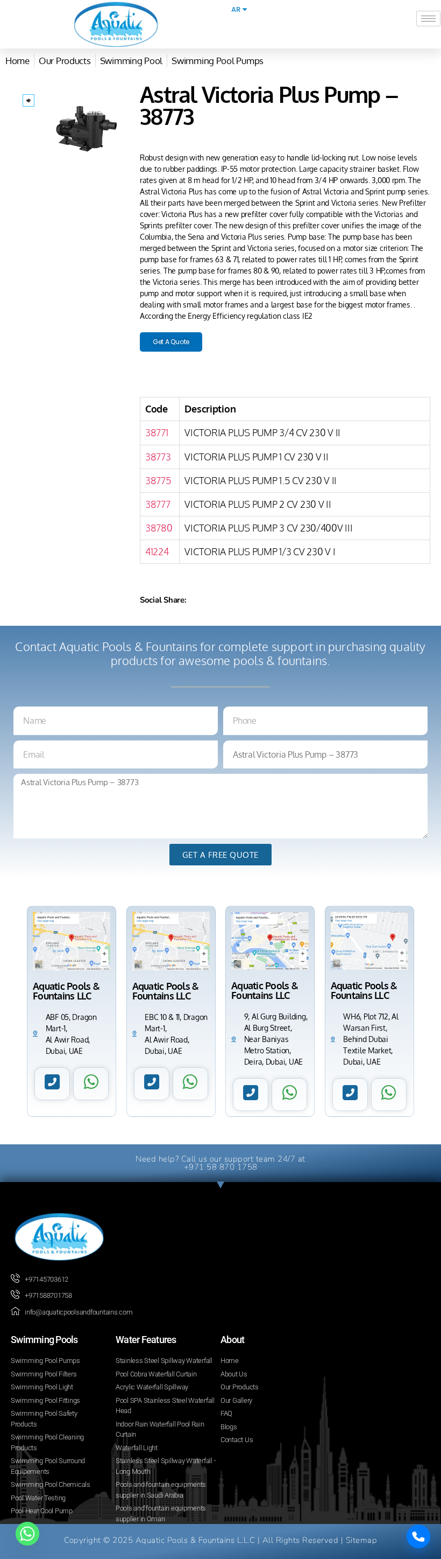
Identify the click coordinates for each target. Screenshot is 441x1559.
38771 (156, 432)
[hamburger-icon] (428, 18)
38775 (158, 480)
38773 (158, 457)
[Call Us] (418, 1536)
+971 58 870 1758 (221, 1167)
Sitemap (362, 1540)
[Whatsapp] (27, 1534)
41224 (157, 551)
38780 (159, 528)
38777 (157, 504)
